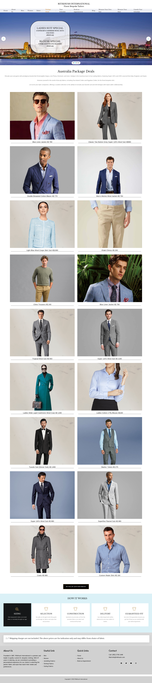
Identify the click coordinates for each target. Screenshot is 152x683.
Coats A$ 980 (42, 575)
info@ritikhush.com (118, 657)
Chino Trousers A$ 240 (42, 304)
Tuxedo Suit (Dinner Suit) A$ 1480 (42, 467)
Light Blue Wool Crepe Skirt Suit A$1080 (42, 250)
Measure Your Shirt (122, 12)
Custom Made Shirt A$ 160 (109, 575)
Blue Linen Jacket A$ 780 (42, 142)
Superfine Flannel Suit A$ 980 (109, 521)
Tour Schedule (62, 12)
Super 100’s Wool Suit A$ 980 (42, 521)
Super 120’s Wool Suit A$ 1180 (110, 359)
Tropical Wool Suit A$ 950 (42, 359)
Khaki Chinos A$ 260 (110, 250)
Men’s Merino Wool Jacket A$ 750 (109, 196)
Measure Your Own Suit (105, 12)
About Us (13, 12)
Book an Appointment (78, 12)
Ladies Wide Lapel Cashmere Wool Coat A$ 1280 (42, 413)
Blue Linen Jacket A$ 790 (110, 304)
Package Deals (48, 12)
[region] (76, 38)
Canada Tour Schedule (138, 12)
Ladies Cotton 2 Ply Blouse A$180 (109, 413)
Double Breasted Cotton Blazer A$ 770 (42, 196)
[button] (3, 39)
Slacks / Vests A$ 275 (109, 467)
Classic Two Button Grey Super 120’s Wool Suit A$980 (109, 142)
